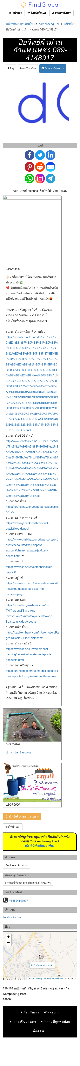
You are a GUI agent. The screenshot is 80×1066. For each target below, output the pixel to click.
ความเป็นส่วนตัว (23, 1021)
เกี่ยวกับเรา (31, 1012)
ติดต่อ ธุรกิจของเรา (54, 68)
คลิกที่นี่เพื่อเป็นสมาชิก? (40, 845)
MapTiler (42, 978)
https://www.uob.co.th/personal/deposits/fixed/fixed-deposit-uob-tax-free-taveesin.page (32, 589)
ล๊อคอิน (38, 1031)
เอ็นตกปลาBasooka (18, 752)
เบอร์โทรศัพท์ (29, 68)
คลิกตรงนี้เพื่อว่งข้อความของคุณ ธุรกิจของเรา (28, 882)
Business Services (16, 865)
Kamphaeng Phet (49, 24)
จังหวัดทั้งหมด (38, 12)
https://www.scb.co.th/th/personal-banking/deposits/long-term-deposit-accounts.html (28, 654)
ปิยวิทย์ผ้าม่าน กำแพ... (42, 965)
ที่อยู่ (11, 68)
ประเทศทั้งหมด (62, 12)
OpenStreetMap (56, 978)
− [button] (8, 942)
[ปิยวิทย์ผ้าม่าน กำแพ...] (41, 957)
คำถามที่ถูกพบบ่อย (56, 1021)
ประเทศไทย (27, 24)
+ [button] (8, 936)
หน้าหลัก (16, 12)
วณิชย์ (68, 24)
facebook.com (12, 917)
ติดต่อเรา (52, 1012)
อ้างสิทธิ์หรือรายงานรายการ (22, 816)
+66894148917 (18, 900)
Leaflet (31, 978)
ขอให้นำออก (12, 826)
